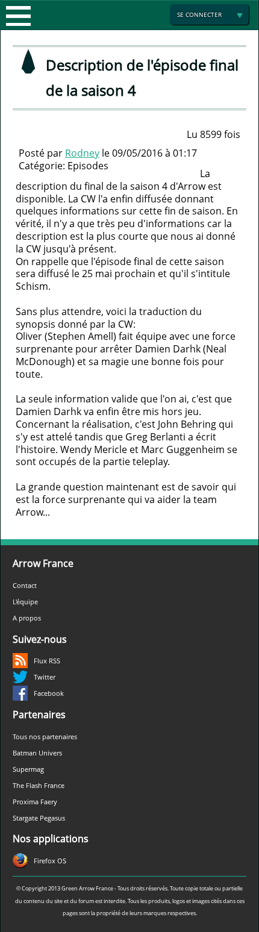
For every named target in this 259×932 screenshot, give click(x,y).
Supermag (28, 769)
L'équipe (25, 601)
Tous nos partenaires (45, 736)
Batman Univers (37, 752)
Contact (25, 585)
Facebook (49, 693)
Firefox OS (50, 860)
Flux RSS (47, 660)
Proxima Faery (35, 801)
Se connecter (199, 14)
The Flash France (38, 785)
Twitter (44, 676)
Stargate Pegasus (39, 817)
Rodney (82, 153)
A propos (27, 617)
